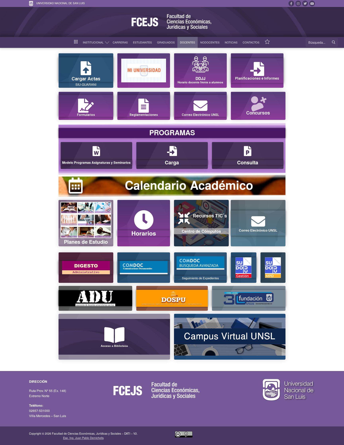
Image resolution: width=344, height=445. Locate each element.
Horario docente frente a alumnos (200, 82)
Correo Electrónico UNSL (200, 115)
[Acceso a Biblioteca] (114, 335)
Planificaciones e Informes (257, 78)
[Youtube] (312, 3)
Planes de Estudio (86, 241)
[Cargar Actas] (86, 68)
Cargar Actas (86, 79)
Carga (172, 162)
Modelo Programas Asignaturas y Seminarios (96, 162)
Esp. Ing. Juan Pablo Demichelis (83, 438)
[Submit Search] (334, 42)
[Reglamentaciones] (144, 106)
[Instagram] (298, 3)
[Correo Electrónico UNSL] (200, 106)
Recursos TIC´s (210, 216)
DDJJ (200, 78)
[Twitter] (305, 3)
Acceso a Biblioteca (114, 345)
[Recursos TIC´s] (184, 218)
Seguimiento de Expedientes (200, 278)
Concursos (258, 113)
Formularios (86, 115)
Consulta (247, 162)
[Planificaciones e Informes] (257, 69)
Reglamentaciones (144, 115)
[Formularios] (86, 106)
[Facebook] (291, 3)
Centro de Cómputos (201, 231)
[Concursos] (258, 102)
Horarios (143, 233)
